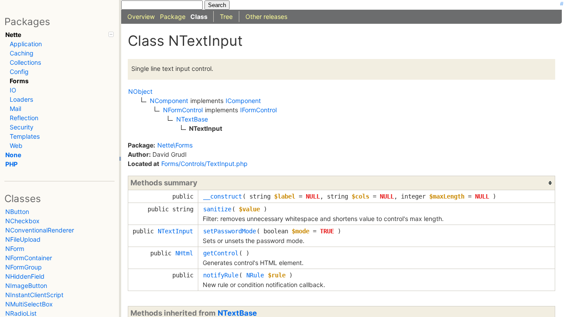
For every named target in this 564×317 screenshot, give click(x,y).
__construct (222, 196)
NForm (14, 248)
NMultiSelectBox (29, 304)
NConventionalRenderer (39, 230)
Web (16, 145)
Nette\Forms (175, 145)
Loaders (21, 99)
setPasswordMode (229, 231)
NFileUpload (23, 239)
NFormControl (183, 110)
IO (13, 90)
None (13, 154)
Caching (21, 53)
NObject (140, 91)
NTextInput (175, 231)
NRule (255, 275)
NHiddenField (25, 276)
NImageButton (26, 285)
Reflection (24, 118)
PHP (11, 164)
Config (19, 71)
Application (26, 44)
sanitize (217, 209)
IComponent (243, 100)
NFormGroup (23, 267)
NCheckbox (22, 221)
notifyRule (220, 275)
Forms (19, 81)
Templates (25, 136)
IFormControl (258, 110)
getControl (220, 253)
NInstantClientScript (34, 295)
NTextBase (192, 119)
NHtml (184, 253)
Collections (25, 62)
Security (21, 127)
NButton (17, 211)
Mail (15, 108)
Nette (13, 34)
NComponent (169, 100)
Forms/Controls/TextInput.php (204, 163)
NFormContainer (28, 258)
